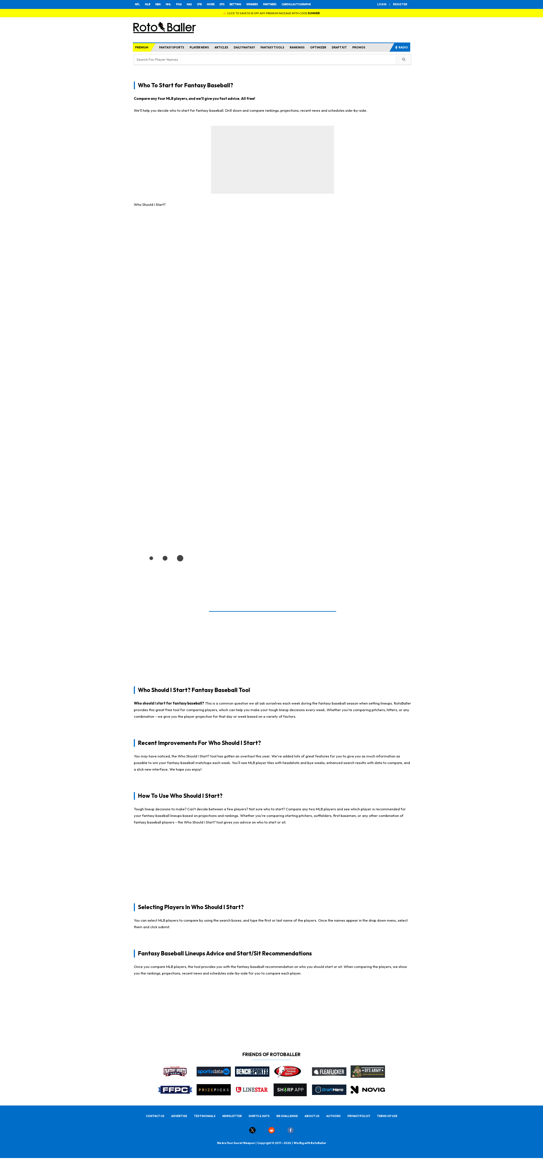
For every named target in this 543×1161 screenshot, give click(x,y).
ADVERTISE (179, 1116)
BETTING (235, 4)
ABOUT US (312, 1116)
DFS (222, 4)
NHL (168, 4)
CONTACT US (155, 1116)
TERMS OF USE (387, 1116)
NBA (158, 4)
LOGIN (381, 4)
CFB (199, 4)
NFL (137, 4)
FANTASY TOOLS (272, 47)
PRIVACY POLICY (358, 1116)
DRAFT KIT (339, 47)
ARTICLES (221, 47)
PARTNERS (269, 4)
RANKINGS (297, 47)
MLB (147, 4)
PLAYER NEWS (199, 47)
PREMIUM (141, 47)
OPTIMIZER (318, 47)
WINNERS (252, 4)
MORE (210, 4)
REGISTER (400, 4)
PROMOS (358, 47)
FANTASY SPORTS (171, 47)
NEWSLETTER (232, 1116)
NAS (189, 4)
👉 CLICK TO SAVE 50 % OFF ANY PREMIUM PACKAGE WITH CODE (271, 13)
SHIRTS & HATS (259, 1116)
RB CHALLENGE (287, 1116)
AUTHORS (333, 1116)
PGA (179, 4)
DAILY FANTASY (244, 47)
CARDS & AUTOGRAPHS (296, 4)
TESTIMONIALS (205, 1116)
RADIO (403, 47)
